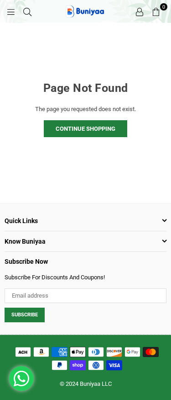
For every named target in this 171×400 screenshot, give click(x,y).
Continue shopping (85, 128)
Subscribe (24, 315)
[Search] (27, 11)
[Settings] (139, 11)
